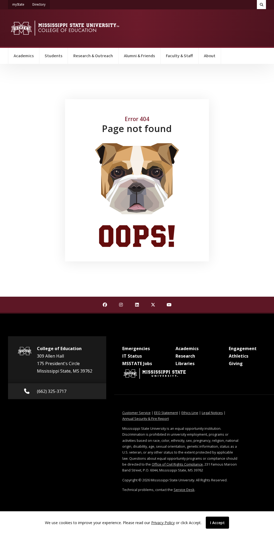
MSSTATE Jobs (137, 363)
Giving (236, 363)
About (209, 56)
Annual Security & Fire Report (145, 418)
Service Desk (184, 489)
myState (20, 4)
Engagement (243, 348)
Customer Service (136, 412)
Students (53, 56)
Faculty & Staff (179, 56)
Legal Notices (212, 412)
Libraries (185, 363)
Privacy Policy (163, 522)
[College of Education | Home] (65, 28)
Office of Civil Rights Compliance (177, 464)
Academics (24, 56)
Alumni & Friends (139, 56)
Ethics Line (189, 412)
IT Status (132, 356)
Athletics (238, 356)
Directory (41, 4)
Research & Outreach (93, 56)
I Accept (217, 522)
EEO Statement (166, 412)
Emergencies (136, 348)
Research (185, 356)
